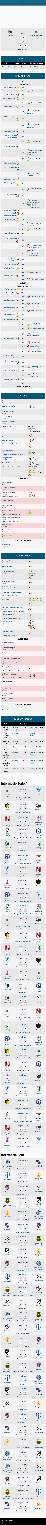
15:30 (41, 769)
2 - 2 (24, 733)
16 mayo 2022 (6, 728)
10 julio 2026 (23, 1363)
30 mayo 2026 (23, 905)
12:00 (41, 741)
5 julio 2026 (23, 1350)
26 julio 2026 (23, 1087)
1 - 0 (24, 747)
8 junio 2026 (23, 984)
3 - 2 (24, 752)
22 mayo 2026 (23, 842)
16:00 (41, 760)
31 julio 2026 (23, 1465)
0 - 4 (24, 769)
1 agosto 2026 (23, 1100)
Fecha (6, 724)
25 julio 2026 (23, 1062)
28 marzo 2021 (6, 748)
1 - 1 (24, 741)
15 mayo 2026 (23, 1160)
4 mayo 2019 (5, 770)
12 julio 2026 (23, 996)
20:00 (41, 747)
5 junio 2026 (23, 1300)
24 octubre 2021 (6, 735)
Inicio (16, 724)
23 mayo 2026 (23, 855)
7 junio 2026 (23, 958)
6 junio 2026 (23, 946)
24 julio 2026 (23, 1452)
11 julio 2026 (23, 1376)
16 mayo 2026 (23, 789)
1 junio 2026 (23, 918)
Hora (41, 724)
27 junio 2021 (6, 742)
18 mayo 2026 (23, 1198)
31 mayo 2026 (23, 1262)
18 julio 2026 (23, 1049)
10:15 (41, 752)
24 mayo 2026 (23, 867)
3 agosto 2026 (23, 1138)
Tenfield (5, 1523)
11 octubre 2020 (6, 754)
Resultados (24, 724)
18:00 (41, 727)
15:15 (41, 733)
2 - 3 (24, 727)
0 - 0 (24, 760)
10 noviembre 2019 (6, 762)
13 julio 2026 (23, 1037)
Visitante (33, 724)
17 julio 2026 (23, 1414)
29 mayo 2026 (23, 893)
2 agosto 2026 (23, 1113)
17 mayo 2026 (23, 817)
